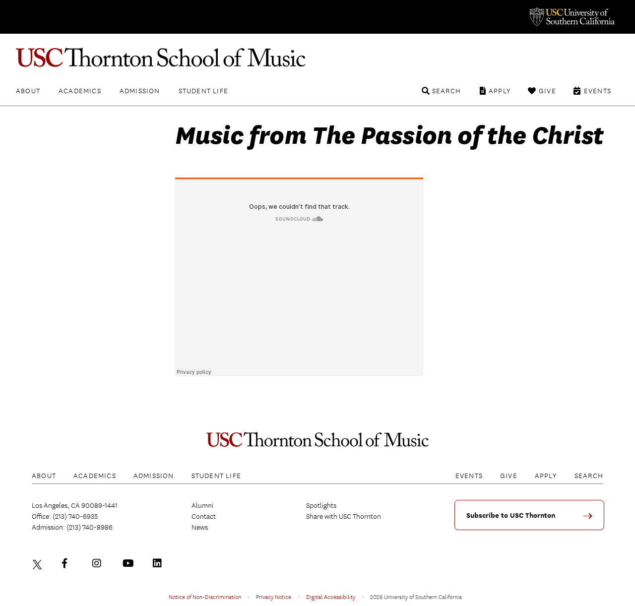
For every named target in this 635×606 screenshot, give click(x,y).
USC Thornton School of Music (317, 57)
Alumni (202, 505)
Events (597, 90)
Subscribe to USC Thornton (510, 515)
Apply (500, 90)
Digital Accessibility (330, 597)
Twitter (39, 563)
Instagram (99, 563)
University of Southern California (571, 17)
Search (446, 90)
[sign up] (591, 519)
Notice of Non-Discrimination (205, 597)
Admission (140, 90)
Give (547, 90)
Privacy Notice (273, 597)
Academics (80, 90)
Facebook (69, 563)
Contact (203, 516)
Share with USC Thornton (343, 516)
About (28, 90)
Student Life (203, 90)
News (199, 527)
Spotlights (321, 505)
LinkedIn (160, 563)
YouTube (129, 563)
